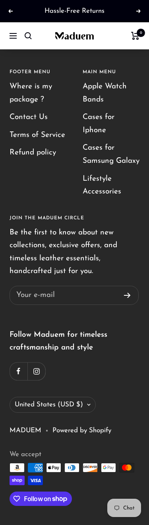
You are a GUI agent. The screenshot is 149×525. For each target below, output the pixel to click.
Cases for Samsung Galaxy (111, 154)
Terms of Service (37, 135)
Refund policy (33, 152)
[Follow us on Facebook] (18, 371)
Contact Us (29, 117)
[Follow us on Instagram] (36, 371)
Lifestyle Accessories (102, 185)
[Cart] (135, 36)
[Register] (127, 295)
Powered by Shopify (81, 430)
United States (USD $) (49, 404)
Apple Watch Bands (105, 93)
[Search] (28, 35)
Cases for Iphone (98, 123)
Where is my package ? (31, 93)
